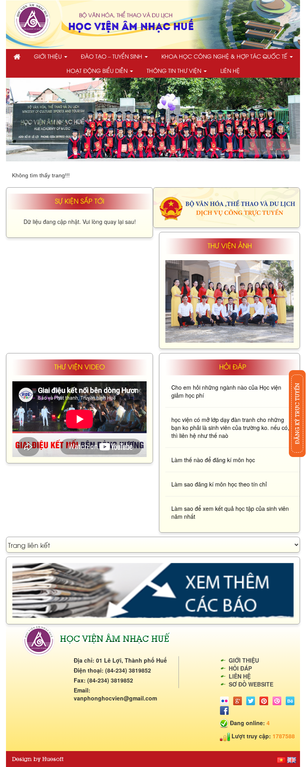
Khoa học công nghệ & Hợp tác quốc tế (225, 56)
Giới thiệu (48, 56)
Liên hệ (230, 70)
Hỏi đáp (240, 668)
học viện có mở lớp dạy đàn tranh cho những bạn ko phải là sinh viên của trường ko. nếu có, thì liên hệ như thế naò (230, 427)
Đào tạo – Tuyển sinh (112, 56)
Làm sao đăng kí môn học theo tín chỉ (219, 484)
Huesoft (52, 759)
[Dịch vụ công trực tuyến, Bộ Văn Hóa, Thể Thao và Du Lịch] (226, 206)
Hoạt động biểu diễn (98, 70)
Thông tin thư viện (175, 70)
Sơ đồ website (251, 684)
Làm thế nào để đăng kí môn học (213, 460)
